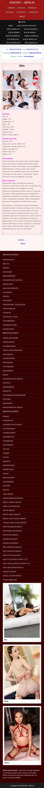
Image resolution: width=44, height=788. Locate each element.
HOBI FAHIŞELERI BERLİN (12, 527)
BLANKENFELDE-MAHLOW (12, 280)
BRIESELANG (8, 284)
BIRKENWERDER (9, 276)
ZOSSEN (6, 490)
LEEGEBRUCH (8, 354)
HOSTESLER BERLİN (10, 535)
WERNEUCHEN (8, 469)
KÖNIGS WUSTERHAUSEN (12, 350)
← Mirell (22, 244)
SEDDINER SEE (8, 437)
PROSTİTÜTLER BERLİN (11, 555)
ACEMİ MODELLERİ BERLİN (13, 498)
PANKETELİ (7, 391)
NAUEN (5, 375)
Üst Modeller (13, 39)
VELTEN (6, 457)
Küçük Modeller (30, 39)
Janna (6, 763)
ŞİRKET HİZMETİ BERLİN (12, 502)
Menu (23, 22)
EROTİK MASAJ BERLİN (11, 514)
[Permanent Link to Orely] (22, 672)
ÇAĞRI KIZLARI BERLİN (11, 506)
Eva (5, 640)
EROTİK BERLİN (9, 510)
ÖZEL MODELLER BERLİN (12, 547)
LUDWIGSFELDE (9, 358)
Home (10, 26)
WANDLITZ (7, 461)
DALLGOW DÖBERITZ (11, 288)
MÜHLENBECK (8, 371)
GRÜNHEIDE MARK (10, 325)
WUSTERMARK (8, 482)
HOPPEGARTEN (9, 342)
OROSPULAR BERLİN (10, 543)
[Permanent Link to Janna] (22, 734)
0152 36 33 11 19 (32, 49)
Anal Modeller (31, 43)
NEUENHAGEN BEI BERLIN (13, 379)
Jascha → (22, 240)
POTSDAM (6, 399)
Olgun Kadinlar (30, 29)
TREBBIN (6, 453)
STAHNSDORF (8, 441)
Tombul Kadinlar (31, 36)
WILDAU (6, 474)
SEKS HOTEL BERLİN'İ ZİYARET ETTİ (16, 563)
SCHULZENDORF (9, 429)
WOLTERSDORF (8, 478)
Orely (6, 701)
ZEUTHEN (6, 486)
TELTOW (6, 449)
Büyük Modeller (13, 43)
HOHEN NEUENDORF (10, 338)
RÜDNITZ (6, 416)
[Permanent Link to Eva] (22, 611)
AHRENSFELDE (8, 260)
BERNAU (6, 268)
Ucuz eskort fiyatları (26, 26)
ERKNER (6, 296)
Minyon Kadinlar (13, 36)
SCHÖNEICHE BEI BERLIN (12, 424)
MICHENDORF (8, 362)
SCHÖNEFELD (8, 421)
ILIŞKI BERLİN (8, 494)
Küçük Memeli (14, 32)
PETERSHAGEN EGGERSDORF (14, 395)
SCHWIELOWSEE (9, 433)
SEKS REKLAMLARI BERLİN (13, 567)
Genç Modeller (13, 29)
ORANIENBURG (8, 387)
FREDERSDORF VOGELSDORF (14, 305)
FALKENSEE (7, 300)
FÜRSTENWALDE (9, 309)
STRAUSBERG (8, 445)
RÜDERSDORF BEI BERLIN (12, 407)
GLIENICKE (7, 313)
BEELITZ (6, 264)
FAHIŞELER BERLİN (10, 539)
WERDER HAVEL (9, 465)
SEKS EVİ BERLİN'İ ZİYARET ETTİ (15, 559)
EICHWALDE (7, 292)
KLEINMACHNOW (9, 346)
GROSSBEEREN (9, 321)
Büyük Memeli (30, 32)
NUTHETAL (7, 383)
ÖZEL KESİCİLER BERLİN (12, 551)
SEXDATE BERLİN (9, 572)
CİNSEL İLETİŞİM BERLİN (12, 576)
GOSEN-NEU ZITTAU (10, 317)
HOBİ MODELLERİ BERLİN (12, 531)
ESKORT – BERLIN (22, 2)
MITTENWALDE (8, 367)
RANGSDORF (7, 403)
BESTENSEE (7, 272)
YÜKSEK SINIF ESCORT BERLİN (14, 523)
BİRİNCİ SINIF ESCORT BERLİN (14, 519)
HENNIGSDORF (8, 329)
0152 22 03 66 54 (15, 49)
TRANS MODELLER (10, 580)
